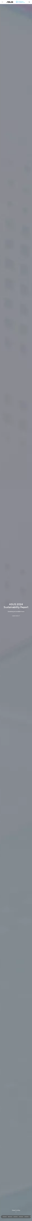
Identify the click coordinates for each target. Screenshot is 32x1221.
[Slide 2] (10, 1217)
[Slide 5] (26, 1217)
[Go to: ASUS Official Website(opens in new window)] (9, 2)
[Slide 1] (5, 1217)
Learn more (15, 616)
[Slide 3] (15, 1217)
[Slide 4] (21, 1217)
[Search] (29, 2)
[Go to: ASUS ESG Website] (20, 2)
